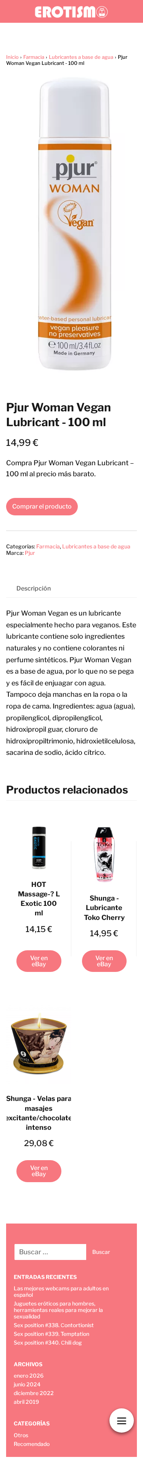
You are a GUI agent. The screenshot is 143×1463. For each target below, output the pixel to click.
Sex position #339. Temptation (51, 1334)
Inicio (12, 57)
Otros (21, 1435)
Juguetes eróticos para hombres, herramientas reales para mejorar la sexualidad (58, 1310)
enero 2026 (28, 1375)
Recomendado (32, 1444)
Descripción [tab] (33, 588)
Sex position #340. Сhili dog (48, 1342)
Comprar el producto (42, 506)
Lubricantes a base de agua (81, 57)
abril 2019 (26, 1401)
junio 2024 (27, 1384)
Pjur (30, 553)
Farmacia (33, 57)
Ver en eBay (39, 961)
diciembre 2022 (34, 1393)
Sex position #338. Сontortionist (54, 1325)
